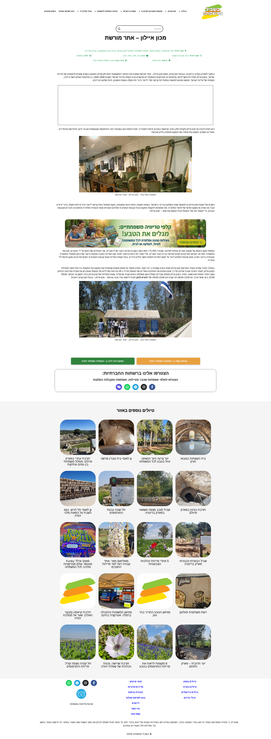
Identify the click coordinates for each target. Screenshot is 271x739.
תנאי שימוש (135, 681)
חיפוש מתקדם (50, 11)
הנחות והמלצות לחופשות (107, 11)
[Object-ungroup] (119, 387)
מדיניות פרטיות (135, 687)
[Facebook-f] (152, 387)
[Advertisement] (135, 105)
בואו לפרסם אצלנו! (66, 11)
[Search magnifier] (119, 29)
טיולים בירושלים (189, 692)
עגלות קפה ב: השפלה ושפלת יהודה (168, 361)
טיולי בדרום (190, 698)
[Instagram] (144, 387)
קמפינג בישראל (129, 11)
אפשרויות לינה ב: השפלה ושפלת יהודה (103, 361)
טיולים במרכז (190, 687)
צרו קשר (135, 708)
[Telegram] (135, 387)
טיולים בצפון (189, 681)
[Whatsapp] (127, 387)
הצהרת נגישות (135, 692)
